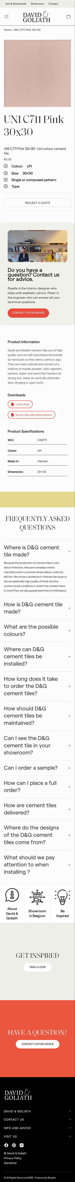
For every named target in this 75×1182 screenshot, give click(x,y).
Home (7, 29)
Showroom (37, 4)
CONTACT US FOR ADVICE (38, 1044)
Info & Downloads (16, 4)
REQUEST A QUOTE (37, 202)
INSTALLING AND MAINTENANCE (34, 414)
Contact (53, 4)
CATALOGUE (22, 404)
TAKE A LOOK (37, 967)
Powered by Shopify (45, 1178)
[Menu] (6, 16)
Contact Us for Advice (28, 313)
